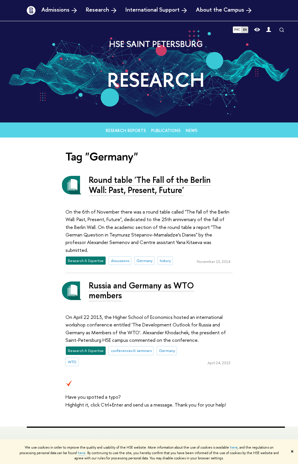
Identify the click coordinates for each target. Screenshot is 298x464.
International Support (152, 9)
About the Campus (220, 9)
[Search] (282, 30)
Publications (165, 130)
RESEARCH (156, 79)
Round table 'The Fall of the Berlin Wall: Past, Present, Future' (150, 185)
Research (97, 9)
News (191, 130)
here (234, 447)
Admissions (55, 9)
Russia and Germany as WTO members (141, 290)
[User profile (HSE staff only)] (268, 29)
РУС (237, 30)
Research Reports (126, 130)
